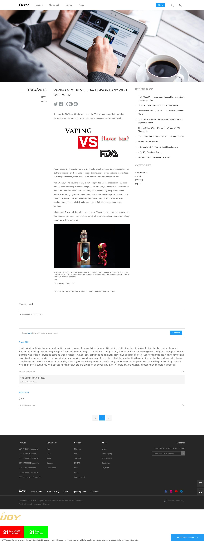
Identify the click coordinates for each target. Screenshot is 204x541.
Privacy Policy (57, 501)
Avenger (139, 176)
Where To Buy (53, 491)
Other (137, 184)
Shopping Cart (180, 11)
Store (160, 5)
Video (48, 454)
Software (77, 458)
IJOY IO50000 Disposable (28, 458)
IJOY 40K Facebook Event (149, 152)
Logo (76, 472)
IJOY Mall (94, 491)
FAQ (75, 468)
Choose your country (176, 501)
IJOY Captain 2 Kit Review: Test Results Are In (158, 147)
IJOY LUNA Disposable (27, 468)
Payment (105, 468)
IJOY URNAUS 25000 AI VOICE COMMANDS (158, 105)
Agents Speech (79, 491)
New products (141, 172)
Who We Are (36, 491)
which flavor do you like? (148, 142)
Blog (48, 449)
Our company (107, 454)
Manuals (77, 449)
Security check (79, 477)
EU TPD (77, 463)
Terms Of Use (69, 501)
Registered (180, 5)
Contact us (106, 463)
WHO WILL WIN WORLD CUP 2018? (154, 157)
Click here (46, 504)
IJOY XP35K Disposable (28, 454)
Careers (49, 463)
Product (22, 443)
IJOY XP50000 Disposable (29, 463)
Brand (104, 449)
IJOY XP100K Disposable (28, 449)
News (48, 458)
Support (69, 5)
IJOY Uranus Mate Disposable (30, 477)
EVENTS (139, 180)
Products (39, 5)
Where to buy (107, 458)
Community (54, 5)
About (81, 5)
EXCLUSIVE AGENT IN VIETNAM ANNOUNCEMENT (161, 136)
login (29, 333)
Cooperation (51, 468)
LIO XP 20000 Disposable (28, 472)
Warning (79, 501)
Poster (76, 454)
